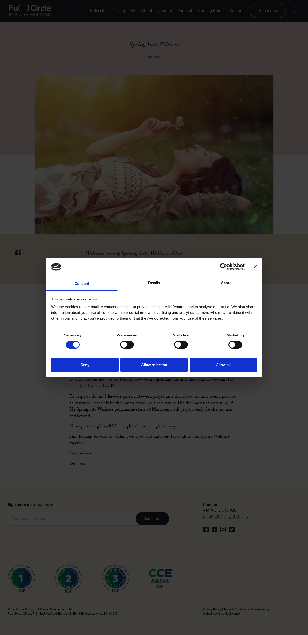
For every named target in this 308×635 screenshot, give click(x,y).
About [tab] (226, 283)
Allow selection (154, 365)
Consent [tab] (82, 283)
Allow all (223, 365)
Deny (85, 365)
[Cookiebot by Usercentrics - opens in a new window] (224, 266)
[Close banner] (255, 266)
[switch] (127, 345)
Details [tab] (154, 283)
